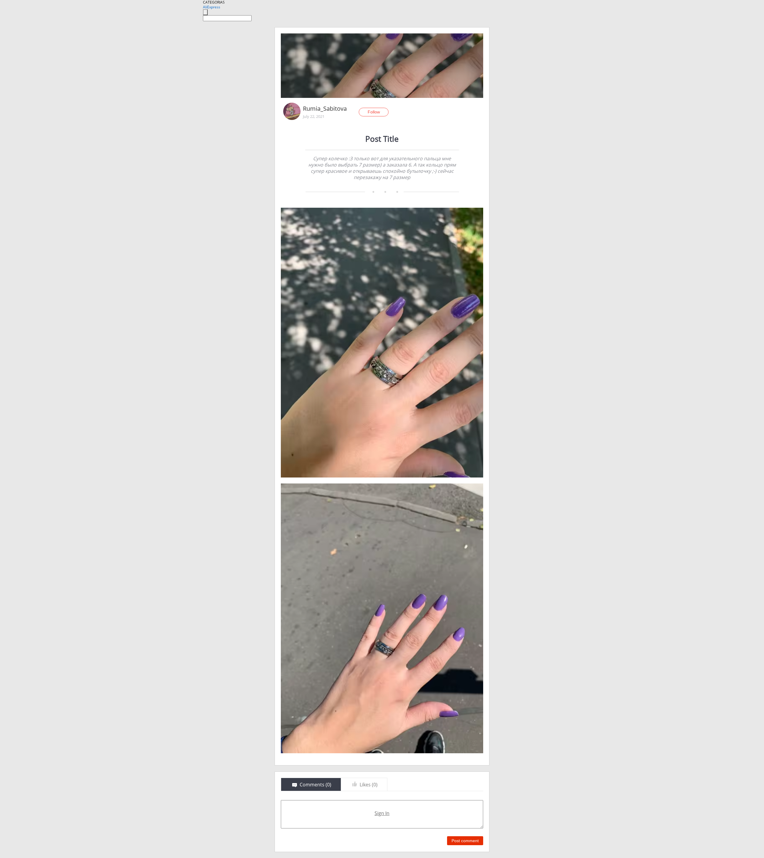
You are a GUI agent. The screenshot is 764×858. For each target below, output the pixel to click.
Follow (374, 112)
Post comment (465, 840)
